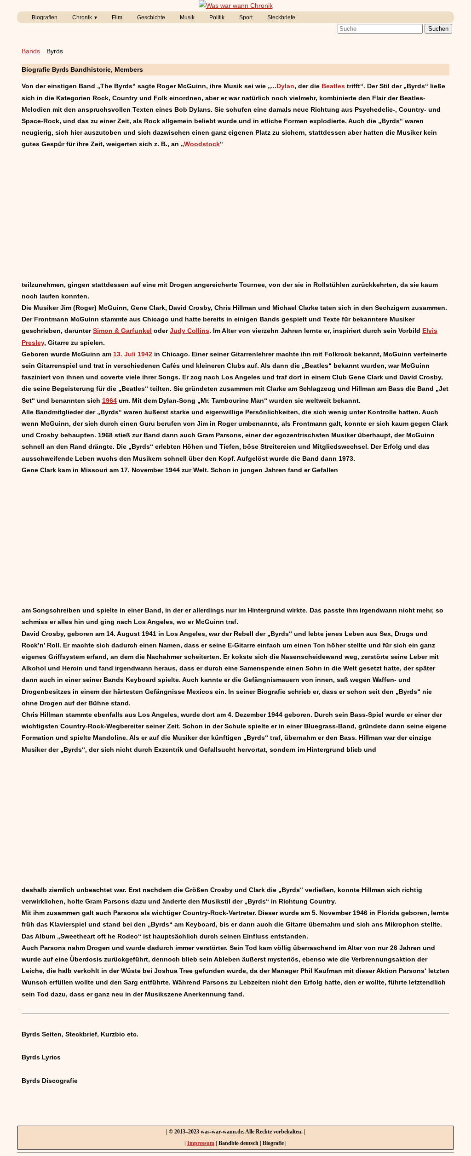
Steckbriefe (281, 17)
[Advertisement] (235, 214)
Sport (246, 17)
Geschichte (151, 17)
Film (117, 17)
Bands (31, 51)
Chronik (82, 17)
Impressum (200, 1143)
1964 (109, 400)
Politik (216, 17)
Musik (187, 17)
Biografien (44, 17)
